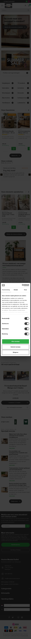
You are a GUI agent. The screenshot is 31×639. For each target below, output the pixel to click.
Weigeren (15, 352)
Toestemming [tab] (6, 289)
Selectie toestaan (15, 347)
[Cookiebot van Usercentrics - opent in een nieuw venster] (22, 285)
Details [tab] (16, 289)
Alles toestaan (15, 341)
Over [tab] (25, 289)
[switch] (26, 323)
